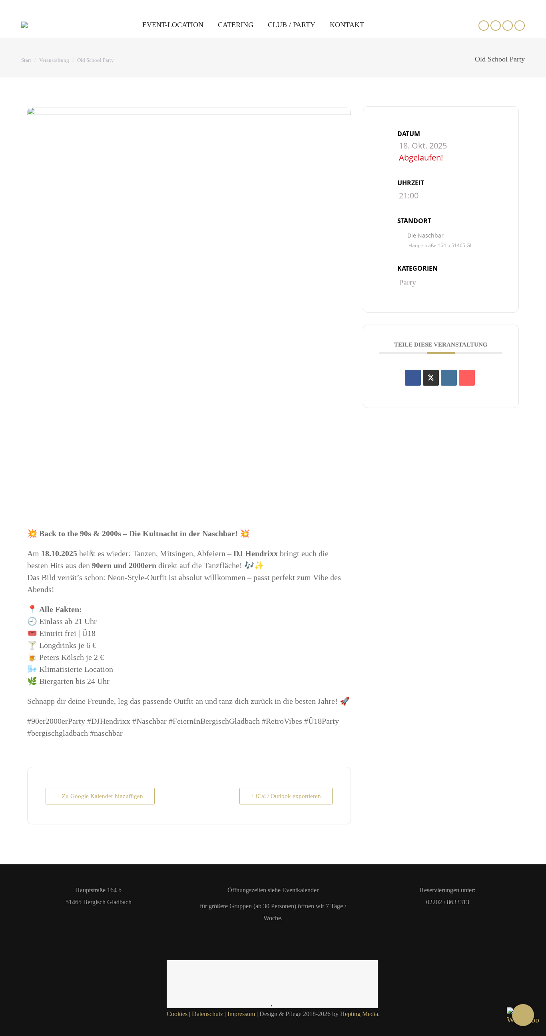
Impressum (241, 1013)
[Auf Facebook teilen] (413, 378)
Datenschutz (207, 1013)
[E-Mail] (467, 378)
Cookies (177, 1013)
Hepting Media (359, 1013)
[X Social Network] (431, 378)
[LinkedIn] (449, 378)
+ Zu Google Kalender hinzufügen (100, 796)
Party (407, 282)
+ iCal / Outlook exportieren (286, 796)
